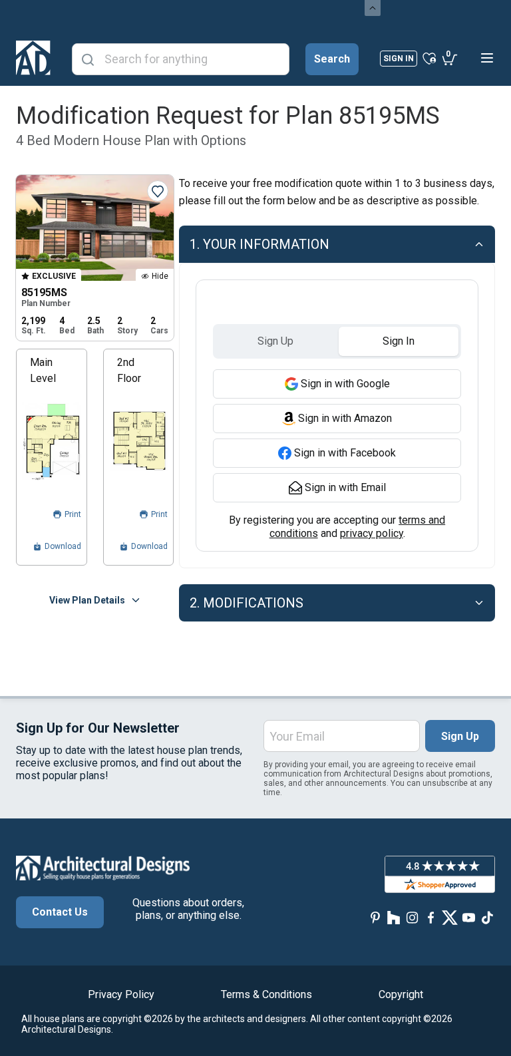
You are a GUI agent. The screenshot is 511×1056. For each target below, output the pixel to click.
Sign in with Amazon (345, 418)
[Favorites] (429, 58)
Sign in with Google (345, 383)
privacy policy (371, 533)
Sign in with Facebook (345, 452)
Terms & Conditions (266, 994)
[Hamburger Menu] (487, 58)
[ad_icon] (33, 58)
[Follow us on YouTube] (468, 917)
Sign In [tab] (399, 341)
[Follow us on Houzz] (394, 917)
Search (332, 59)
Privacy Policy (121, 994)
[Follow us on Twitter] (450, 917)
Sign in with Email (345, 487)
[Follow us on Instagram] (413, 917)
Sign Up (460, 736)
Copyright (401, 994)
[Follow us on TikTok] (487, 917)
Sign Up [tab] (275, 341)
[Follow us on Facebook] (431, 917)
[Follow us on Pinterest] (375, 917)
